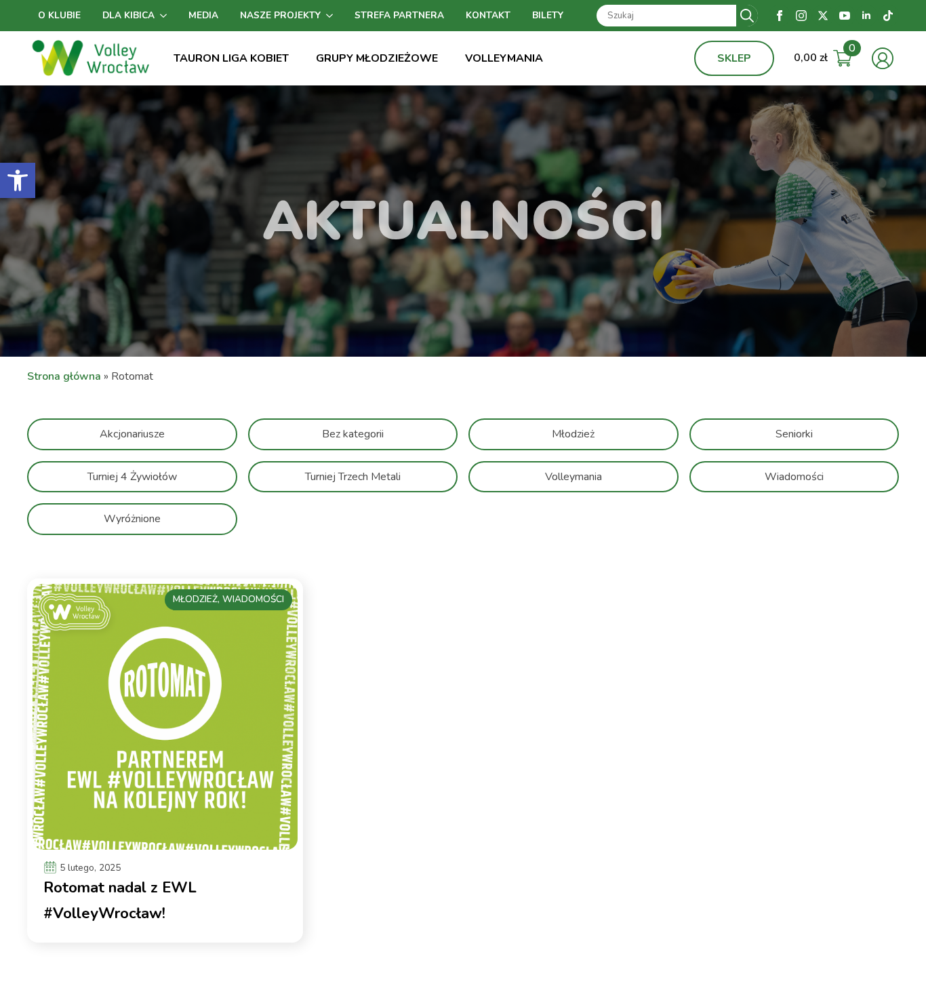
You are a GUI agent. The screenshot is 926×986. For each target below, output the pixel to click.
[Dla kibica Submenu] (166, 15)
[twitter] (823, 15)
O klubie (59, 15)
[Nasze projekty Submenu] (332, 15)
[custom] (888, 15)
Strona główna (64, 376)
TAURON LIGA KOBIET (231, 58)
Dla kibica (128, 15)
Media (203, 15)
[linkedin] (866, 15)
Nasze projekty (280, 15)
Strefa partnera (399, 15)
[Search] (747, 15)
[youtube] (844, 15)
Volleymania (504, 58)
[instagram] (801, 15)
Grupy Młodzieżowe (377, 58)
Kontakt (488, 15)
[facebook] (779, 15)
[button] (17, 180)
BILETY (547, 15)
